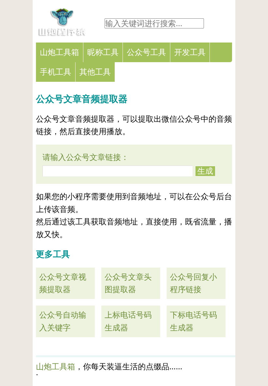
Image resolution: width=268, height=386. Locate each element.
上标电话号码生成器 (128, 321)
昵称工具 (103, 52)
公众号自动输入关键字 (62, 321)
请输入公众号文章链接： (85, 157)
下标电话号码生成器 (193, 321)
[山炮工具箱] (62, 34)
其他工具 (95, 72)
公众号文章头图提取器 (128, 283)
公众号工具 (146, 52)
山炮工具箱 (59, 52)
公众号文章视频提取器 (62, 283)
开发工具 (190, 52)
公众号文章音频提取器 (81, 98)
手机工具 (55, 72)
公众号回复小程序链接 (193, 283)
